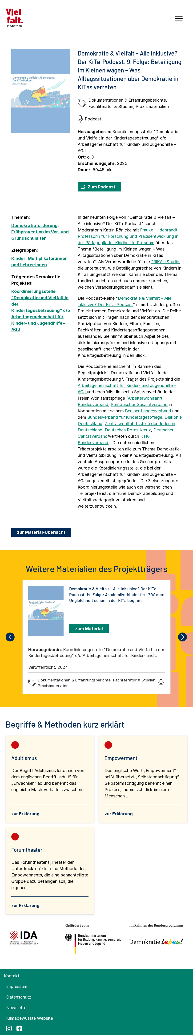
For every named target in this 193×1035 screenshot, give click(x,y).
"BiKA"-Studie (165, 261)
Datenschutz (18, 997)
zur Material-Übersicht (41, 532)
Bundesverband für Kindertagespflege (124, 417)
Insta (9, 1028)
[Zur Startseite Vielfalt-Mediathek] (14, 17)
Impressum (16, 986)
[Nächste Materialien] (182, 637)
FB (19, 1028)
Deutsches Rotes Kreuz (128, 429)
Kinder (18, 258)
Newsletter (17, 1007)
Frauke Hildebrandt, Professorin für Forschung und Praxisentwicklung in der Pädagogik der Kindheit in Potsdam (128, 236)
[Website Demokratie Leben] (155, 939)
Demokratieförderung (34, 225)
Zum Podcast (101, 186)
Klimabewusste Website (29, 1018)
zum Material (89, 628)
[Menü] (178, 20)
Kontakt (11, 975)
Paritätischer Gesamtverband (139, 404)
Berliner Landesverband (148, 410)
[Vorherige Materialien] (10, 637)
